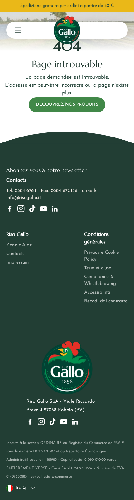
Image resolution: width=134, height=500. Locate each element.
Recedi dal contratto (105, 301)
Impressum (17, 262)
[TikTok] (32, 208)
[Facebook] (9, 208)
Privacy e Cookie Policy (101, 256)
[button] (18, 30)
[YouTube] (43, 208)
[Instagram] (21, 208)
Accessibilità (97, 292)
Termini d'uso (97, 268)
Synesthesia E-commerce (51, 476)
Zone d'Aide (19, 245)
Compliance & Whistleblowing (100, 280)
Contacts (15, 254)
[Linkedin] (54, 208)
